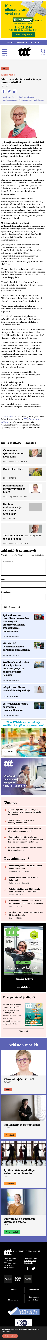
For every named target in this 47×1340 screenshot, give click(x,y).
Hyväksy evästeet (10, 1336)
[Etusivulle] (24, 52)
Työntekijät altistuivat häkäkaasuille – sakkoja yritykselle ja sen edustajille (25, 890)
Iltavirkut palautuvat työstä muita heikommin (23, 878)
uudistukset (39, 100)
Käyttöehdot (28, 1263)
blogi (5, 97)
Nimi (3, 579)
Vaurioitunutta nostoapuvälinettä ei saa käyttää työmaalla (26, 913)
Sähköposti (6, 592)
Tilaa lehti (10, 42)
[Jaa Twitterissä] (9, 91)
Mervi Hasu (29, 97)
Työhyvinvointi (12, 1232)
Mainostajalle (13, 1300)
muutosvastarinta (10, 100)
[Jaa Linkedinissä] (15, 91)
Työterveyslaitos (26, 100)
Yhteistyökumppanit (31, 1258)
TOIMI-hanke (7, 416)
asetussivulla (7, 1331)
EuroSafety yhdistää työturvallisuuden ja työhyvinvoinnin (25, 867)
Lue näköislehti (23, 987)
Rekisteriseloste (30, 1261)
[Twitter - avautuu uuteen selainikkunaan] (33, 1268)
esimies (11, 97)
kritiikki (19, 97)
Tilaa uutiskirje (21, 42)
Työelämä (10, 1135)
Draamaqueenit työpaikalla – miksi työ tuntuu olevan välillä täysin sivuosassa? (26, 902)
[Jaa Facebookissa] (3, 91)
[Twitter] (38, 42)
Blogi (5, 68)
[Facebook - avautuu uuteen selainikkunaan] (27, 1268)
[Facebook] (35, 42)
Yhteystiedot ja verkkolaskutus (33, 1298)
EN (31, 42)
